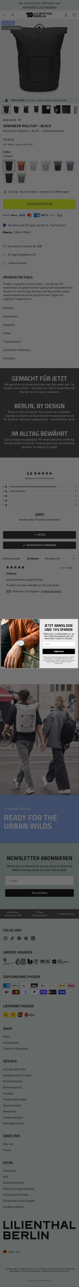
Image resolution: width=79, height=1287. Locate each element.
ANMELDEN (58, 651)
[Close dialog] (75, 621)
